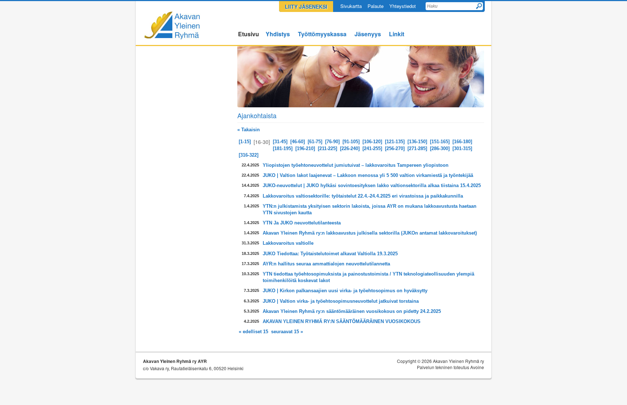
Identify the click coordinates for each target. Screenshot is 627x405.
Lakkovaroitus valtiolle (288, 243)
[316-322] (248, 155)
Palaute (376, 6)
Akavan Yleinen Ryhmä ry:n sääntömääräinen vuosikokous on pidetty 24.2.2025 (352, 311)
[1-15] (245, 141)
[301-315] (462, 148)
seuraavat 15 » (287, 331)
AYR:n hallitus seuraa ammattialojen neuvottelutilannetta (326, 263)
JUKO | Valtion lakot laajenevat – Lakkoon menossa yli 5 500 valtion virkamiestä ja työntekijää (368, 175)
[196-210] (305, 148)
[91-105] (351, 141)
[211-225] (327, 148)
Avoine (477, 367)
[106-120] (372, 141)
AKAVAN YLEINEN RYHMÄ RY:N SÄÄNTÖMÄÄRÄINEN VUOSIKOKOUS (342, 321)
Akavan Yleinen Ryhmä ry (172, 25)
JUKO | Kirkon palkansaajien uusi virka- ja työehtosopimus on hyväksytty (345, 290)
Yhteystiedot (402, 6)
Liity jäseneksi (306, 6)
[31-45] (280, 141)
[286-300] (440, 148)
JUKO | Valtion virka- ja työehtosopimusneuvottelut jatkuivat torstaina (341, 301)
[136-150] (417, 141)
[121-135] (395, 141)
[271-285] (417, 148)
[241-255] (372, 148)
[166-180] (462, 141)
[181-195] (282, 148)
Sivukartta (351, 6)
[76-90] (332, 141)
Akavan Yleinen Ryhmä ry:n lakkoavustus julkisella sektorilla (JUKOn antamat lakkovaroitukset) (370, 233)
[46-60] (297, 141)
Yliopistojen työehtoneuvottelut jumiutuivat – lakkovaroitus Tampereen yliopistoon (355, 165)
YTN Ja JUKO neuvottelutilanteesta (302, 223)
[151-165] (440, 141)
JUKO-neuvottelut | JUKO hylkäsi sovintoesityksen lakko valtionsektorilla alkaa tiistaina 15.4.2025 (372, 185)
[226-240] (350, 148)
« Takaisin (248, 129)
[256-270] (395, 148)
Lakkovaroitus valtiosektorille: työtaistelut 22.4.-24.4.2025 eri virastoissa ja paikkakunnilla (363, 196)
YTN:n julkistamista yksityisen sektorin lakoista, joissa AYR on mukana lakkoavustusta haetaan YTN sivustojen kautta (369, 209)
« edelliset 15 (253, 331)
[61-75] (315, 141)
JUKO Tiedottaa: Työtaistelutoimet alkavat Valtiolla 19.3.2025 (330, 253)
